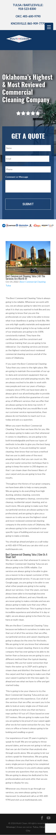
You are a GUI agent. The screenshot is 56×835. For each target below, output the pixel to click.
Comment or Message (16, 176)
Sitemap (10, 827)
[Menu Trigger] (49, 27)
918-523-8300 (27, 8)
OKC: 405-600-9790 (28, 16)
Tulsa (35, 827)
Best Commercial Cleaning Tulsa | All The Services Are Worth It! (25, 277)
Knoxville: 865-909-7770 (28, 23)
